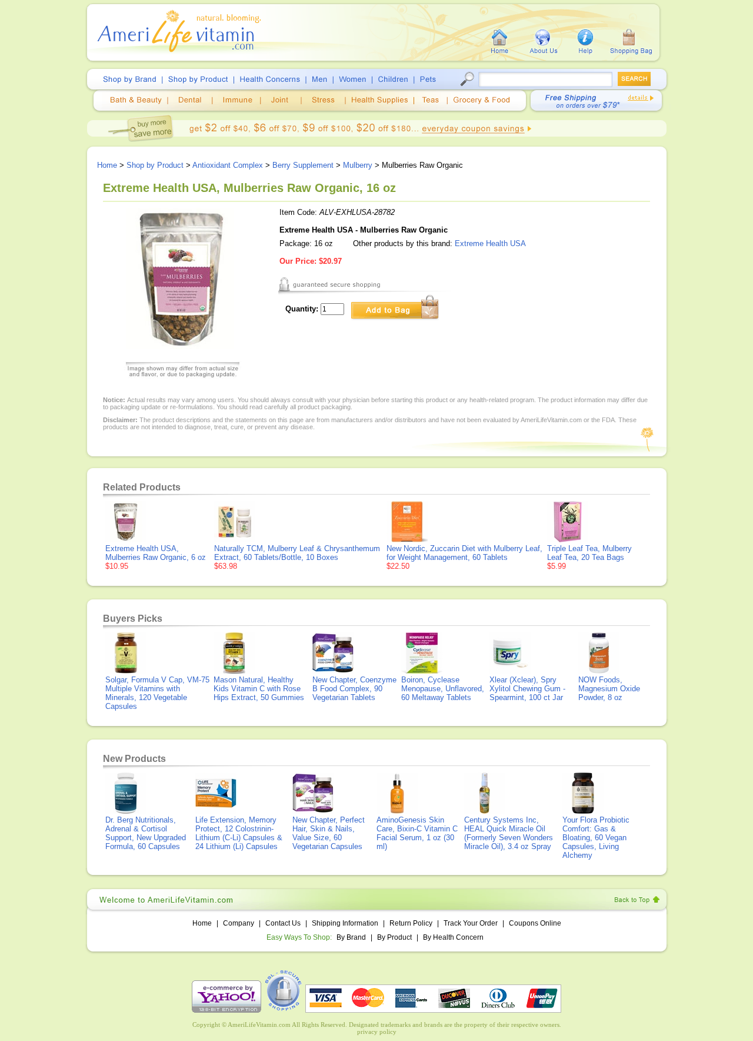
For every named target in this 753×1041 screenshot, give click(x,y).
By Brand (351, 937)
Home (107, 165)
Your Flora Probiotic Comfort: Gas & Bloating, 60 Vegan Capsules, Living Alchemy (595, 837)
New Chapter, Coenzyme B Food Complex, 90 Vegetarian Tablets (354, 688)
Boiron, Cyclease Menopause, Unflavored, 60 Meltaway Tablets (442, 688)
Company (238, 923)
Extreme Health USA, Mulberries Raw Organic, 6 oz (155, 553)
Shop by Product (155, 165)
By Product (395, 937)
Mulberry (357, 165)
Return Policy (410, 923)
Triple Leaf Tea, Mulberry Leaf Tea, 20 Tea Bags (589, 553)
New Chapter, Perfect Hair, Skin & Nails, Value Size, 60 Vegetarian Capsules (328, 833)
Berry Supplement (303, 165)
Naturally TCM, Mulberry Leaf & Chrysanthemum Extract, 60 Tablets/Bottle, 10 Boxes (297, 553)
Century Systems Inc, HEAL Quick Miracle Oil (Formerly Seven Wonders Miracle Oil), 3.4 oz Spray (508, 833)
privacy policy (377, 1031)
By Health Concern (453, 937)
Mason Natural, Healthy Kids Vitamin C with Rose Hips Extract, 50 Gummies (259, 688)
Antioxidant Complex (227, 165)
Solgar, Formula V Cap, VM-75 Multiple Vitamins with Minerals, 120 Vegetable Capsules (157, 693)
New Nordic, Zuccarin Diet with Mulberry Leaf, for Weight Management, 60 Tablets (464, 553)
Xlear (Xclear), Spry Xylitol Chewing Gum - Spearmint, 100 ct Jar (527, 688)
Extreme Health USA (490, 243)
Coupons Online (535, 923)
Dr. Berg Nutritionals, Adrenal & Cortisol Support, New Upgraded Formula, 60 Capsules (145, 833)
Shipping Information (345, 923)
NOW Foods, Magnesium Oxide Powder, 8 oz (609, 688)
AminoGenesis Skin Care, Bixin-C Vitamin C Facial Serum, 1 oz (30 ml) (417, 833)
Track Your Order (471, 923)
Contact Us (283, 923)
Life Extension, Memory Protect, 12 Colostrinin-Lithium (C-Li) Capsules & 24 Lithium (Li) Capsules (238, 833)
